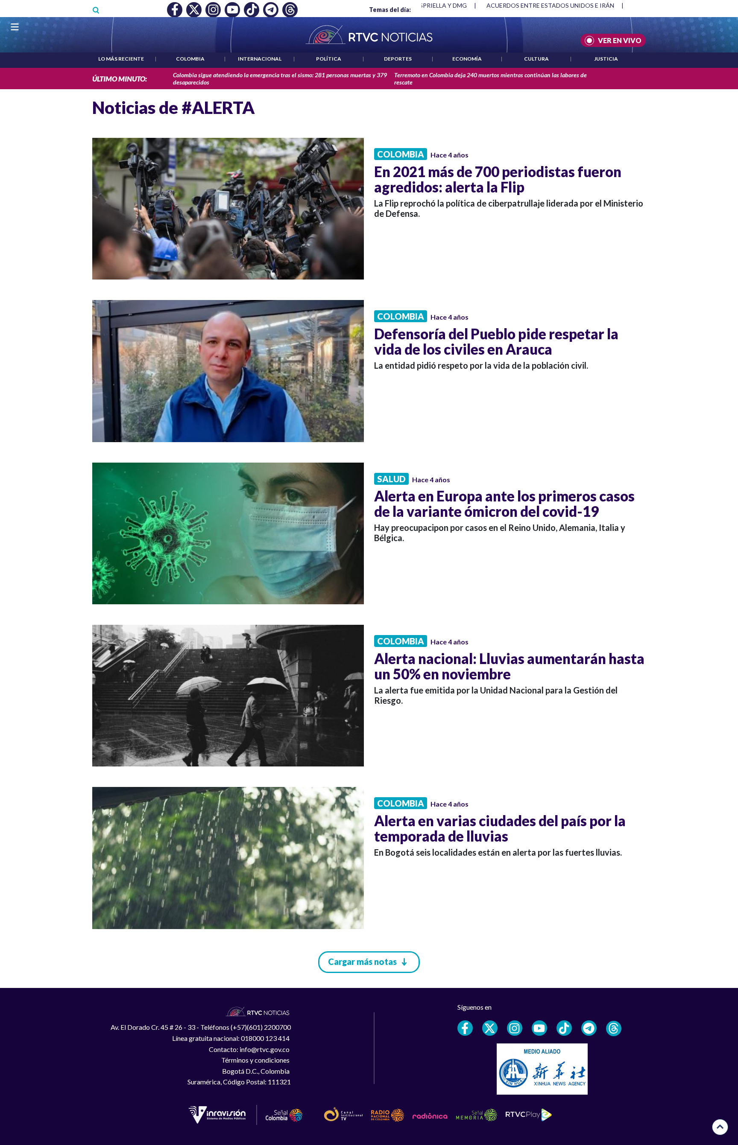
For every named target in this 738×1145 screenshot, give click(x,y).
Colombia (190, 58)
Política (328, 58)
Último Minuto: (119, 78)
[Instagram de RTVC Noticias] (514, 1028)
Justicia (606, 58)
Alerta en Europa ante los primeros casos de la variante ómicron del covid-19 (504, 503)
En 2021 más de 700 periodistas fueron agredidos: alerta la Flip (497, 179)
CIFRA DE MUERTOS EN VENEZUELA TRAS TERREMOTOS (566, 5)
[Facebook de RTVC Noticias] (465, 1028)
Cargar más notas (362, 961)
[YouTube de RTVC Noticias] (539, 1028)
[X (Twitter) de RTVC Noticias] (490, 1028)
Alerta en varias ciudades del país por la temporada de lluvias (500, 828)
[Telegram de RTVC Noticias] (589, 1028)
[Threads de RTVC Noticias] (613, 1028)
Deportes (398, 58)
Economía (467, 58)
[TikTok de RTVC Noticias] (564, 1028)
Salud (391, 479)
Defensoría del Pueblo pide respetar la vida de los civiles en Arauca (496, 341)
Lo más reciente (121, 58)
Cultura (536, 58)
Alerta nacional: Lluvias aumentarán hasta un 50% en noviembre (509, 666)
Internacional (259, 58)
